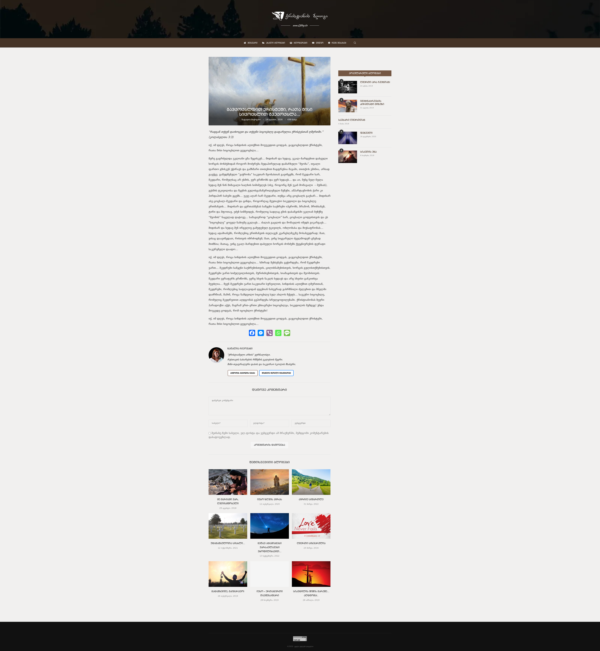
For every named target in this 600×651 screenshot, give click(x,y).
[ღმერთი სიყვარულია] (311, 526)
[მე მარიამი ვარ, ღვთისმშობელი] (228, 482)
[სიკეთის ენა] (347, 157)
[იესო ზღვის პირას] (269, 482)
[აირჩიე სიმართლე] (311, 482)
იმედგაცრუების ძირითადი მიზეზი (372, 102)
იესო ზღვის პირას (269, 499)
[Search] (354, 42)
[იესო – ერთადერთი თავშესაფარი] (269, 574)
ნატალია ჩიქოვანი (251, 119)
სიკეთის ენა (368, 152)
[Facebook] (252, 333)
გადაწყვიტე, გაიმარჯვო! (227, 591)
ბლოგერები (300, 42)
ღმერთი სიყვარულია (311, 543)
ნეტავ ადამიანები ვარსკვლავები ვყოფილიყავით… (269, 547)
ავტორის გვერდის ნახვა (242, 373)
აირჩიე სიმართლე (311, 499)
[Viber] (269, 333)
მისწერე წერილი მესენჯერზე (276, 373)
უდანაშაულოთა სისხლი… (228, 543)
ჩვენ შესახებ (338, 42)
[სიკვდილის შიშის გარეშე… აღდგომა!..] (311, 574)
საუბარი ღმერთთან (351, 120)
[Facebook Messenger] (261, 333)
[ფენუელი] (347, 138)
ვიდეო (319, 42)
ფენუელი (366, 133)
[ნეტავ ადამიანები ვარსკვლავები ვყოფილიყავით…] (269, 526)
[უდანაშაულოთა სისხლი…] (228, 526)
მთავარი (252, 42)
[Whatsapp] (278, 333)
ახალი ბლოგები (275, 42)
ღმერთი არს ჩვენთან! (375, 82)
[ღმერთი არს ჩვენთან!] (347, 87)
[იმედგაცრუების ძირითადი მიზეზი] (347, 106)
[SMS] (287, 333)
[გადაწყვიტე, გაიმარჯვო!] (228, 574)
